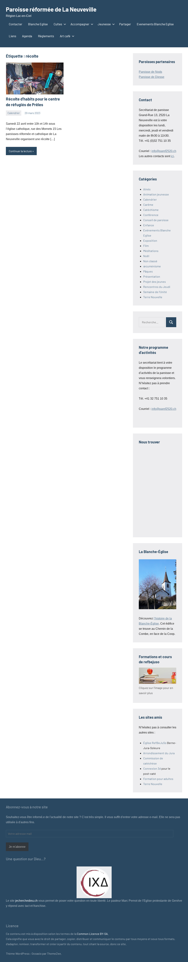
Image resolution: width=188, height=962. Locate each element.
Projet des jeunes (154, 281)
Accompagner (79, 24)
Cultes (58, 24)
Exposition (150, 240)
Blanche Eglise (38, 24)
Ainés (147, 189)
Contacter (15, 24)
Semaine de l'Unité (155, 292)
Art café (65, 36)
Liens (12, 36)
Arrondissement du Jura (159, 753)
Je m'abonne (17, 846)
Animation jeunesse (156, 194)
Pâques (148, 271)
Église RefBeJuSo (155, 743)
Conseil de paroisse (156, 220)
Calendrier (14, 113)
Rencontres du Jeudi (156, 286)
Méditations (150, 251)
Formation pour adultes (158, 778)
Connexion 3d (152, 768)
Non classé (150, 261)
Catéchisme (151, 209)
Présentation (151, 276)
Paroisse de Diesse (151, 76)
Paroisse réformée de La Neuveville (51, 9)
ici (172, 156)
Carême (148, 204)
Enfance (148, 225)
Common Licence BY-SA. (93, 933)
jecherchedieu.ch (26, 900)
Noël (146, 256)
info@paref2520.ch (163, 151)
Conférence (150, 215)
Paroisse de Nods (150, 71)
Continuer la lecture (20, 151)
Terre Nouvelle (152, 297)
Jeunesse (104, 24)
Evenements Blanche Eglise (155, 24)
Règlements (46, 36)
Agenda (27, 36)
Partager (125, 24)
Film (146, 245)
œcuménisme (152, 266)
